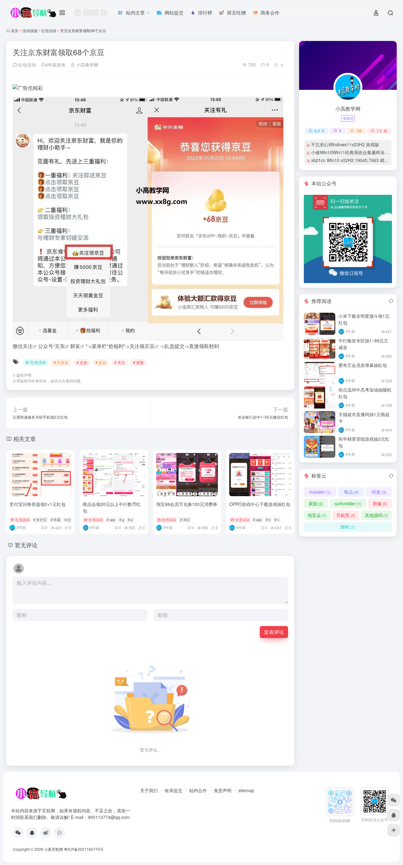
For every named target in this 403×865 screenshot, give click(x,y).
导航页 (345, 515)
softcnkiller (348, 503)
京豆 (150, 346)
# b (268, 519)
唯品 (351, 492)
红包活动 (48, 30)
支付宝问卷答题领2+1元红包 (37, 504)
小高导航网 (53, 849)
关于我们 (149, 790)
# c (277, 519)
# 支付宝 (40, 519)
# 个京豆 (61, 362)
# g (121, 519)
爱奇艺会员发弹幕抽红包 (362, 365)
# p (130, 519)
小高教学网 (86, 64)
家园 (316, 503)
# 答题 (55, 519)
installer (320, 492)
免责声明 (222, 790)
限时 (348, 527)
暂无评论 (26, 545)
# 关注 (119, 362)
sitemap (246, 790)
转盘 (379, 492)
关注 (28, 346)
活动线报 (29, 30)
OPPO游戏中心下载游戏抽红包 (259, 504)
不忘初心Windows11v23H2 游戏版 (345, 144)
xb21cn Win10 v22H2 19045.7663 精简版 (352, 160)
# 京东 (82, 362)
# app (111, 519)
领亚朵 (317, 515)
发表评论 (274, 632)
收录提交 (173, 790)
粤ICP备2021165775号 (84, 849)
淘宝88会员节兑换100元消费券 (186, 504)
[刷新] (391, 301)
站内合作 (198, 790)
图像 (380, 503)
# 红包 (69, 519)
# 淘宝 (185, 519)
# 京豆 (100, 362)
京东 (60, 346)
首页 (15, 30)
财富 (75, 346)
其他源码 (376, 515)
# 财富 (138, 362)
